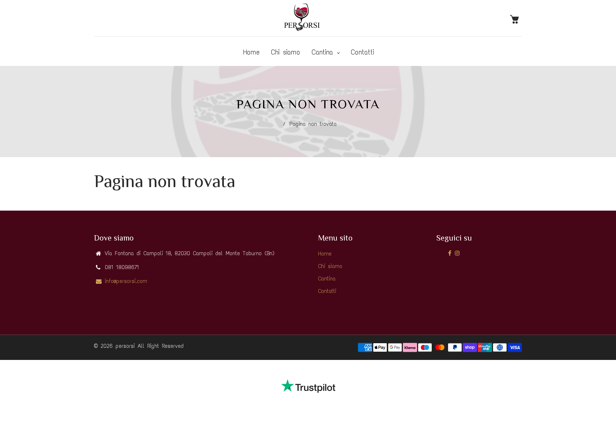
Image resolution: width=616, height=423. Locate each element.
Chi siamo (285, 52)
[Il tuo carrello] (516, 18)
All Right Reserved (161, 345)
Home (251, 52)
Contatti (362, 52)
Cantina (324, 52)
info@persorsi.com (126, 281)
